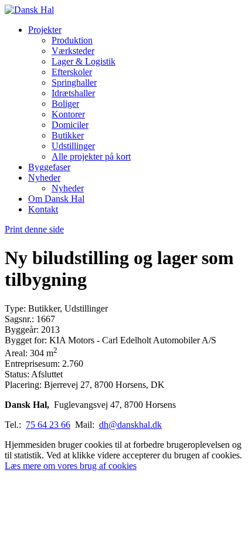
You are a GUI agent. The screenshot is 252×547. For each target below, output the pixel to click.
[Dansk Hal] (29, 10)
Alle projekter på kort (91, 156)
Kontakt (43, 209)
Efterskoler (72, 72)
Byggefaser (49, 167)
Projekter (45, 30)
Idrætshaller (73, 93)
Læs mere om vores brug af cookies (71, 466)
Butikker (68, 135)
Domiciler (70, 125)
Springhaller (74, 82)
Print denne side (34, 229)
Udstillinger (73, 146)
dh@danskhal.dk (130, 425)
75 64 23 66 (48, 425)
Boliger (65, 104)
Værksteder (73, 51)
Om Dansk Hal (56, 199)
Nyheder (44, 178)
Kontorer (68, 114)
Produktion (72, 40)
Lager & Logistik (83, 61)
